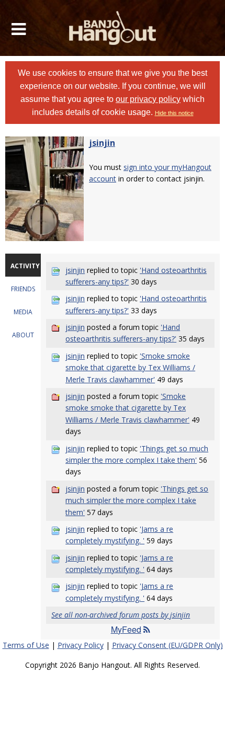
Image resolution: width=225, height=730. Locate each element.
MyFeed (126, 629)
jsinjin (102, 143)
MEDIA (23, 311)
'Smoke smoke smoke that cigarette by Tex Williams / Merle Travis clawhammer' (130, 367)
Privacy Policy (81, 645)
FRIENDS (23, 288)
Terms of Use (26, 645)
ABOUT (23, 334)
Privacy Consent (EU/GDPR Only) (167, 645)
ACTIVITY (25, 265)
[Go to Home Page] (113, 28)
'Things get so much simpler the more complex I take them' (136, 500)
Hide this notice (174, 113)
